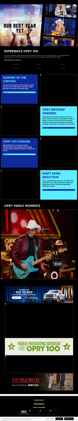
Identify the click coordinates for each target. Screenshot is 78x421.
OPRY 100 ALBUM (62, 68)
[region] (39, 419)
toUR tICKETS (62, 64)
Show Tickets (39, 64)
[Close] (76, 418)
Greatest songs (39, 68)
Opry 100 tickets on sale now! (12, 60)
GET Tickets (44, 189)
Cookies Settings (50, 418)
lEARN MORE (5, 92)
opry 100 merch (15, 68)
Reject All (59, 418)
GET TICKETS (20, 35)
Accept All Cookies (69, 418)
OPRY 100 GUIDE (15, 64)
